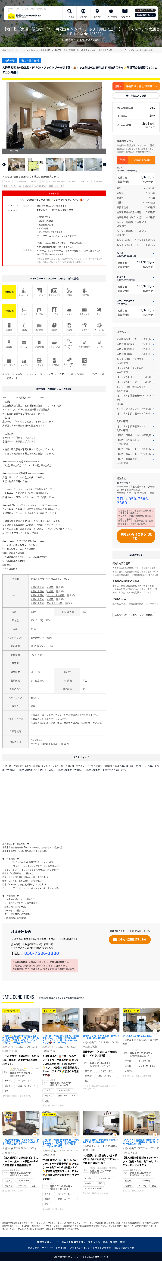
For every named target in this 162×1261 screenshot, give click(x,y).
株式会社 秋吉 (124, 482)
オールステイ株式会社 (141, 1076)
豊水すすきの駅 (54, 603)
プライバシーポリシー (81, 1248)
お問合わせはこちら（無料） (136, 536)
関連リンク (33, 1248)
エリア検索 (69, 16)
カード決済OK (25, 185)
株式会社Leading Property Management (99, 1087)
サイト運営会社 (103, 1248)
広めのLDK (98, 181)
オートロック (84, 181)
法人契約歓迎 (40, 185)
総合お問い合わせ (145, 14)
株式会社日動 (17, 1190)
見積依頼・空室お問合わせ (141, 86)
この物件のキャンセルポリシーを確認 (134, 614)
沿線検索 (83, 16)
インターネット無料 (57, 181)
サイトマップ (49, 1248)
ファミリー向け (21, 181)
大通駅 (50, 587)
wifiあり (72, 181)
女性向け (7, 181)
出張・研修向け (55, 185)
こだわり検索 (111, 16)
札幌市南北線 (37, 587)
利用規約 (62, 1248)
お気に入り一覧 (146, 10)
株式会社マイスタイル (21, 1096)
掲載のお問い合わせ (124, 1248)
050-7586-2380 (133, 500)
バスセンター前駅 (55, 595)
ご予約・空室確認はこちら (132, 939)
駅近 (43, 181)
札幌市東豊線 (37, 599)
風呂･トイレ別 (10, 185)
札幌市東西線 (37, 591)
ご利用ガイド (125, 16)
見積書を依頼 (142, 160)
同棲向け (34, 181)
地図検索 (97, 16)
